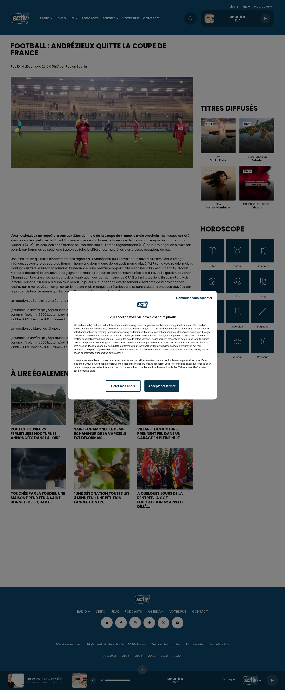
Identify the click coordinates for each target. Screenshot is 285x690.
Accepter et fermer (161, 386)
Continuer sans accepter (194, 298)
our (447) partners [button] (91, 325)
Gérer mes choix (123, 386)
